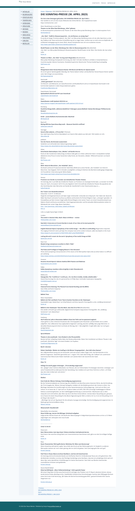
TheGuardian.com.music (48, 220)
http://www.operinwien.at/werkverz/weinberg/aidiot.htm (58, 44)
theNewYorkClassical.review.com (51, 246)
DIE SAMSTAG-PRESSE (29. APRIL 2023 (50, 489)
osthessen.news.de (47, 126)
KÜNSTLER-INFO (28, 17)
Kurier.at (43, 54)
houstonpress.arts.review (49, 264)
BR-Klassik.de (45, 119)
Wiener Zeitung (45, 404)
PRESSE (103, 3)
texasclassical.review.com (49, 271)
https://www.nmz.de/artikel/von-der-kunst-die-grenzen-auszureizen (62, 146)
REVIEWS (25, 32)
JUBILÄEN (26, 40)
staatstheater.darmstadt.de (49, 96)
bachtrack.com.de (46, 238)
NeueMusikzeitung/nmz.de (49, 113)
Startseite (96, 3)
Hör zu (43, 208)
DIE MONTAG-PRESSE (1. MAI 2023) (49, 493)
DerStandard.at (45, 32)
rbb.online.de (45, 136)
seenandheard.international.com (51, 225)
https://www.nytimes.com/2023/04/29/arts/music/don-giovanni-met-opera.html (65, 256)
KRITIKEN (25, 29)
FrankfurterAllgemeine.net (49, 88)
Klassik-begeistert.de (47, 330)
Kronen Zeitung (45, 450)
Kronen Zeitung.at (46, 482)
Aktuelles (26, 11)
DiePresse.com (45, 64)
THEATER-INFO (27, 20)
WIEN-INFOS (26, 35)
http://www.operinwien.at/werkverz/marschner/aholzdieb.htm (60, 174)
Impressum (111, 3)
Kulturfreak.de (45, 188)
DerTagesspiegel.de (47, 76)
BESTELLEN (26, 43)
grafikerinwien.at (55, 506)
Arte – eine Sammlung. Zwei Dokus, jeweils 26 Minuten (58, 206)
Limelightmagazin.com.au (49, 281)
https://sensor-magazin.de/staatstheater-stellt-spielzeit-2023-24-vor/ (62, 103)
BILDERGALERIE (27, 14)
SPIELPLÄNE (26, 26)
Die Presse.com (45, 160)
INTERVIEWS (26, 23)
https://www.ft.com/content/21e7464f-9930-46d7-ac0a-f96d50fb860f (62, 233)
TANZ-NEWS (26, 38)
